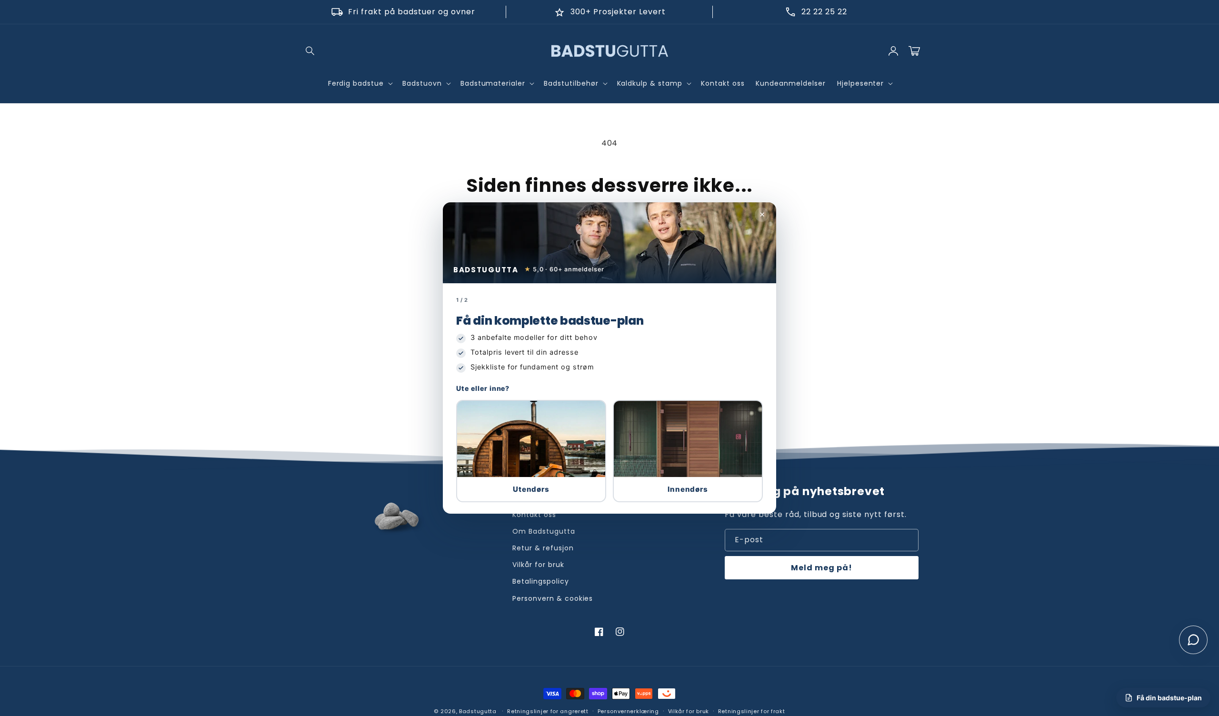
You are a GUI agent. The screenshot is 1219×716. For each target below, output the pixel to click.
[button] (531, 451)
